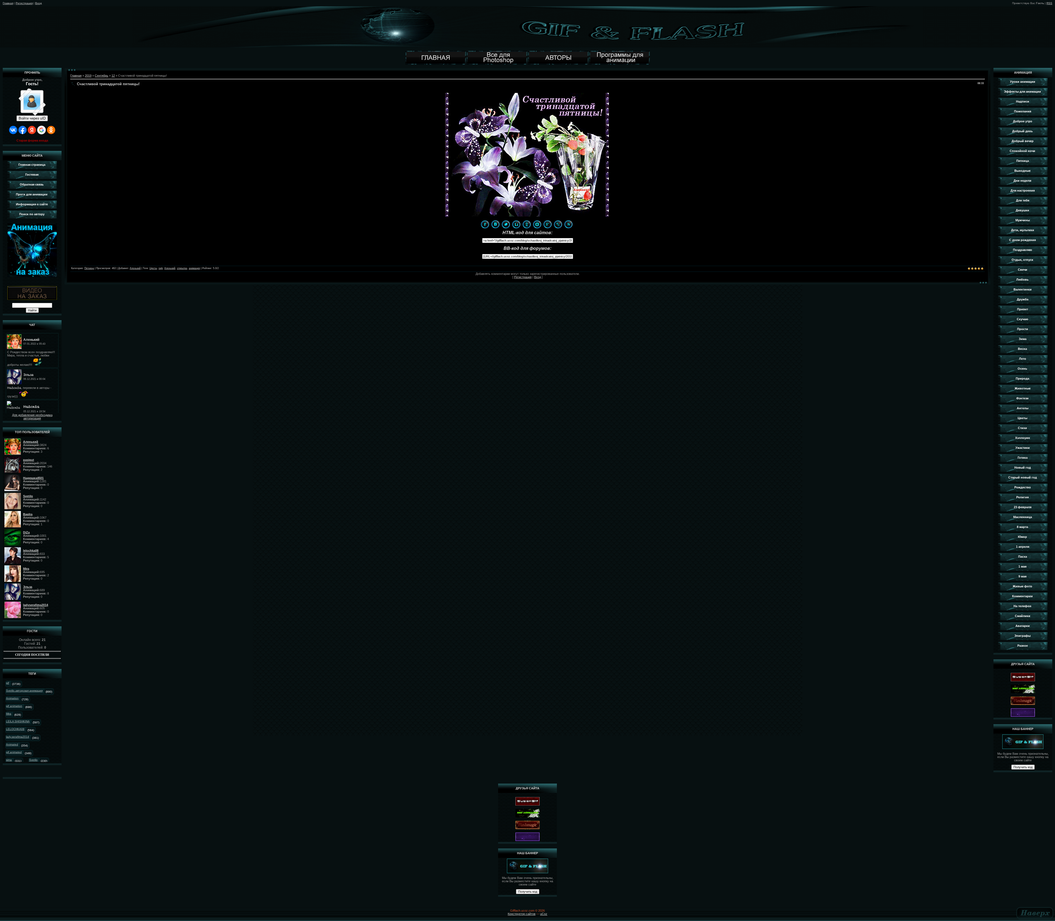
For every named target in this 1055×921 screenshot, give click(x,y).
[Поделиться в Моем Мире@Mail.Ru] (537, 224)
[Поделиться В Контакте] (495, 224)
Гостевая (31, 174)
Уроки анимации (1022, 81)
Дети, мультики (1022, 230)
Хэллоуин (1022, 437)
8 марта (1022, 527)
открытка (182, 268)
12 (113, 75)
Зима (1022, 339)
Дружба (1022, 299)
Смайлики (1022, 616)
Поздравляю (1022, 249)
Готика (1023, 457)
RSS (1049, 3)
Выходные (1022, 170)
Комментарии (1022, 596)
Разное (1022, 645)
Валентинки (1023, 289)
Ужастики (1022, 447)
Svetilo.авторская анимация (24, 690)
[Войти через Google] (41, 130)
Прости (1022, 329)
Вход (38, 3)
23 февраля (1022, 507)
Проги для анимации (32, 194)
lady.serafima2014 (17, 736)
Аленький (135, 268)
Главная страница (31, 164)
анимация (194, 268)
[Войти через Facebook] (22, 130)
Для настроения (1022, 190)
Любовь (1022, 279)
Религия (1022, 497)
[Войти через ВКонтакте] (13, 130)
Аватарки (1022, 625)
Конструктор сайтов (521, 914)
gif (7, 682)
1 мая (1022, 566)
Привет (1022, 309)
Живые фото (1022, 586)
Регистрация (24, 3)
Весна (1022, 348)
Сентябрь (101, 75)
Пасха (1022, 556)
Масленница (1022, 517)
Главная (8, 3)
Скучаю (1022, 319)
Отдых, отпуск (1022, 259)
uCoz (543, 914)
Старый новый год (1022, 477)
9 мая (1022, 576)
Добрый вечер (1023, 141)
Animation (12, 698)
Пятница (89, 268)
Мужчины (1022, 220)
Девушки (1022, 210)
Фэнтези (1022, 398)
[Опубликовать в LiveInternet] (516, 224)
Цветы (153, 268)
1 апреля (1022, 546)
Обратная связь (32, 184)
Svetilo (33, 759)
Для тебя (1022, 200)
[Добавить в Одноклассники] (526, 224)
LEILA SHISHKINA (18, 721)
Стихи (1022, 428)
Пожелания (1022, 111)
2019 (88, 75)
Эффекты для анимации (1022, 91)
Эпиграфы (1022, 635)
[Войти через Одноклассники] (51, 130)
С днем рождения (1022, 240)
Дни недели (1022, 180)
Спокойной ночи (1022, 151)
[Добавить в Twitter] (505, 224)
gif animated (14, 752)
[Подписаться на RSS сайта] (568, 224)
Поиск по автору (32, 214)
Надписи (1022, 101)
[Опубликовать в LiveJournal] (558, 224)
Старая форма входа (32, 140)
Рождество (1022, 487)
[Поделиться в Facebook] (485, 224)
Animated (12, 744)
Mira (8, 713)
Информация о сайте (32, 204)
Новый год (1022, 467)
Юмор (1022, 536)
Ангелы (1022, 408)
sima (9, 759)
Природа (1022, 378)
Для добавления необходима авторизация (32, 416)
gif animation (14, 705)
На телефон (1022, 606)
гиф (161, 268)
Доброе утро (1022, 121)
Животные (1023, 388)
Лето (1022, 358)
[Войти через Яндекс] (32, 130)
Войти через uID (32, 118)
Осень (1022, 368)
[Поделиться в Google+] (547, 224)
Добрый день (1022, 131)
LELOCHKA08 (15, 729)
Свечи (1022, 269)
